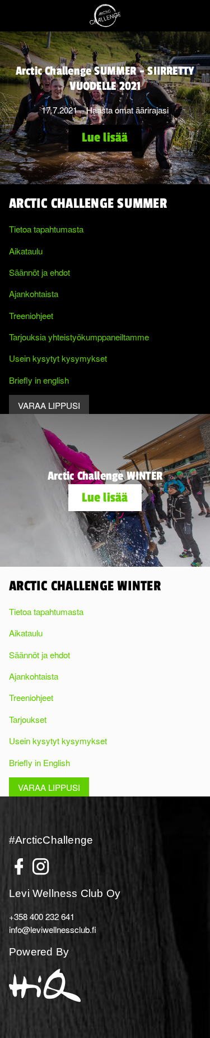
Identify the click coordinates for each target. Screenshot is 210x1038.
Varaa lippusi (49, 405)
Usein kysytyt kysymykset (58, 358)
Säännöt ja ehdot (39, 272)
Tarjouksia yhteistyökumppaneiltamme (79, 336)
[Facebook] (19, 863)
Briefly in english (39, 380)
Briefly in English (39, 762)
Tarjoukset (27, 719)
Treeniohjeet (31, 315)
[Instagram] (40, 863)
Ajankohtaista (33, 293)
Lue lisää (105, 137)
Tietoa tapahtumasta (46, 228)
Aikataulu (26, 250)
